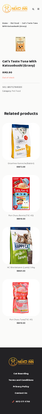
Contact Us (21, 393)
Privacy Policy (21, 386)
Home (5, 23)
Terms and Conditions (21, 380)
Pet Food (15, 23)
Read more (21, 152)
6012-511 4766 (23, 401)
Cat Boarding (21, 373)
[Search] (33, 9)
